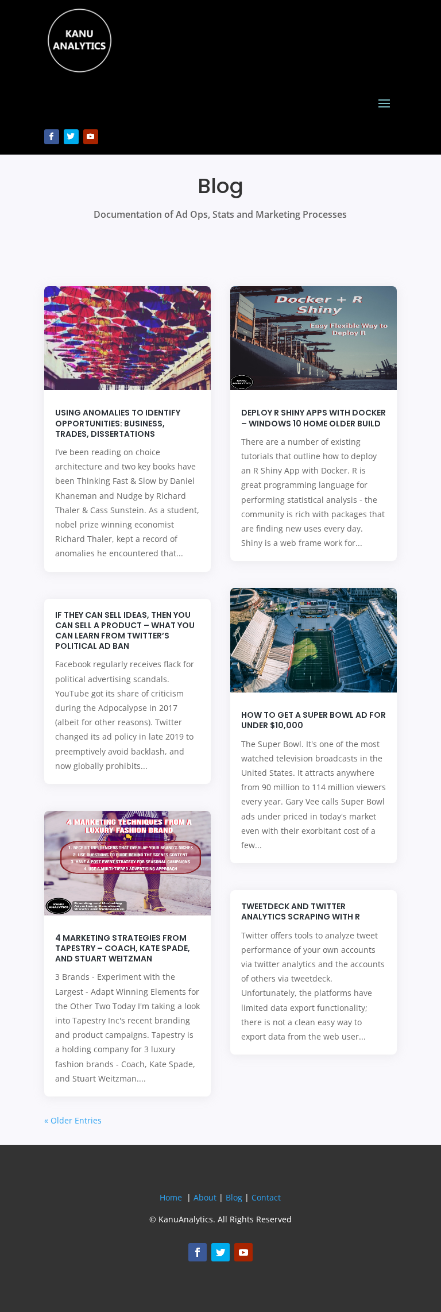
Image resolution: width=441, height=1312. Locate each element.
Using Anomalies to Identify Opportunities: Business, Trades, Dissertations (117, 423)
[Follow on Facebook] (51, 136)
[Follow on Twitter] (71, 136)
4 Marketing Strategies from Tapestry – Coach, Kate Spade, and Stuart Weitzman (122, 948)
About (205, 1197)
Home (171, 1197)
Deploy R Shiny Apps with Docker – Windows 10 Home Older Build (313, 418)
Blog (234, 1197)
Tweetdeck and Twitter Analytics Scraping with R (300, 911)
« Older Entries (73, 1120)
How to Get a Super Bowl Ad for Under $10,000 (313, 720)
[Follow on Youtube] (90, 136)
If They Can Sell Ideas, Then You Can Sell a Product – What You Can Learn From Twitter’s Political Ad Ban (125, 630)
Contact (266, 1197)
